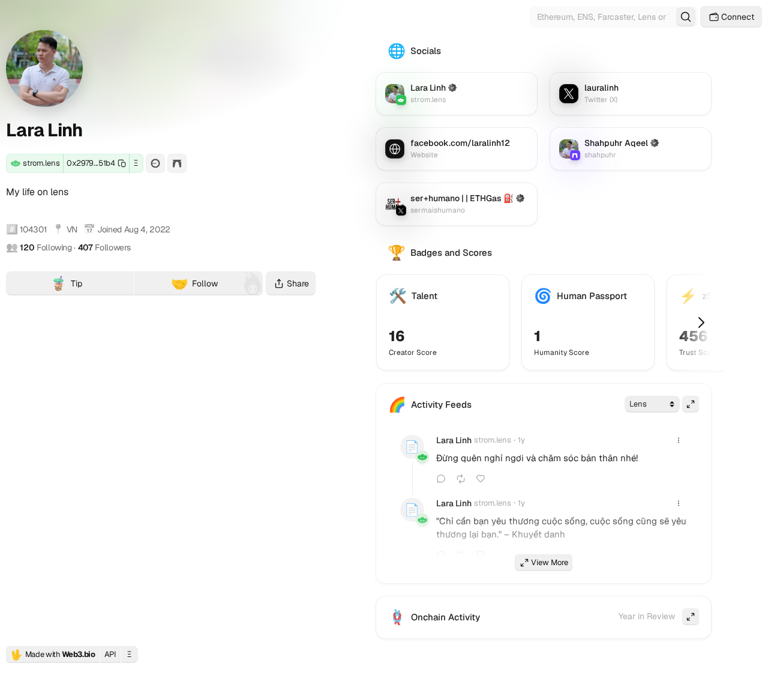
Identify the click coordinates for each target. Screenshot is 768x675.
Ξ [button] (136, 163)
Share (298, 283)
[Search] (685, 16)
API (110, 654)
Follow (194, 283)
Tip (92, 284)
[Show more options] (678, 440)
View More (549, 562)
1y (521, 440)
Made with (52, 654)
